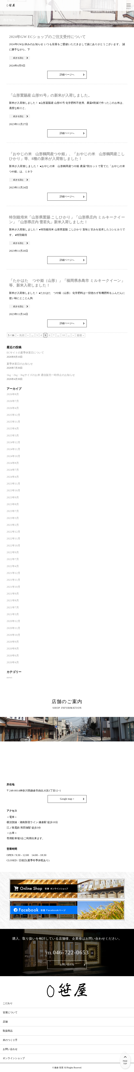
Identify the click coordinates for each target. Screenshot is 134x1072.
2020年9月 (13, 641)
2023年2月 (13, 524)
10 (63, 335)
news (9, 677)
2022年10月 (13, 545)
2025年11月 (13, 421)
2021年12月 (13, 572)
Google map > (67, 799)
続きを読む (18, 58)
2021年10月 (13, 586)
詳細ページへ (67, 74)
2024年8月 (13, 462)
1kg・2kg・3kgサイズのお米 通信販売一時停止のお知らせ (41, 374)
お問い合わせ (67, 964)
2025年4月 (13, 428)
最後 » (80, 335)
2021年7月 (13, 607)
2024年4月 (13, 476)
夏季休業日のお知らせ (20, 363)
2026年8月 (13, 394)
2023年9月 (13, 497)
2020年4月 (13, 662)
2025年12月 (13, 414)
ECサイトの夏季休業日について (25, 352)
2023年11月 (13, 483)
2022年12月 (13, 531)
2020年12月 (13, 621)
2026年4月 (13, 407)
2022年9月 (13, 552)
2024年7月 (13, 469)
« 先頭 (20, 335)
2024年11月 (13, 449)
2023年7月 (13, 511)
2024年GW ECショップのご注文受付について (47, 37)
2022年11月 (13, 538)
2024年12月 (13, 442)
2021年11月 (13, 579)
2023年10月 (13, 490)
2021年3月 (13, 614)
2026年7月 (13, 400)
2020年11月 (13, 628)
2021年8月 (13, 600)
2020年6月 (13, 655)
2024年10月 (13, 456)
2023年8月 (13, 504)
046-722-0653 (71, 952)
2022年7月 (13, 559)
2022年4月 (13, 566)
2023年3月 (13, 517)
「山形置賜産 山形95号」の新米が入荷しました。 (50, 95)
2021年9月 (13, 593)
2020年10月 (13, 634)
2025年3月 (13, 435)
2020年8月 (13, 648)
